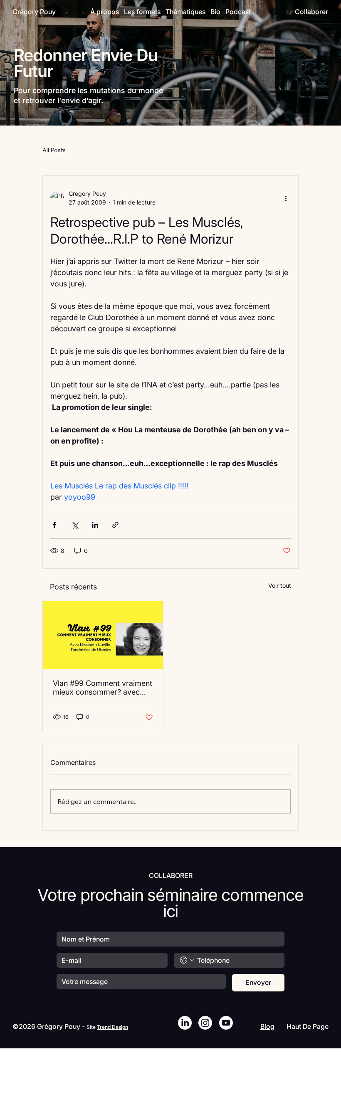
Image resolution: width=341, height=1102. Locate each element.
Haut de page (308, 1026)
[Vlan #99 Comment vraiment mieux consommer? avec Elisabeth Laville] (103, 635)
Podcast (238, 11)
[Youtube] (226, 1023)
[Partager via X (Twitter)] (75, 525)
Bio (215, 11)
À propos (104, 11)
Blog (267, 1026)
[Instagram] (205, 1023)
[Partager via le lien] (115, 525)
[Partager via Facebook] (54, 525)
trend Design (112, 1027)
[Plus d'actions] (286, 198)
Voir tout (279, 585)
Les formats (142, 11)
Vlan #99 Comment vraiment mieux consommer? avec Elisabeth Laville (102, 687)
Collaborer (311, 11)
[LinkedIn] (185, 1023)
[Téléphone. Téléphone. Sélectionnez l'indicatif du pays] (187, 960)
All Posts (54, 150)
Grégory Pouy (34, 11)
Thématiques (185, 11)
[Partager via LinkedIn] (95, 525)
